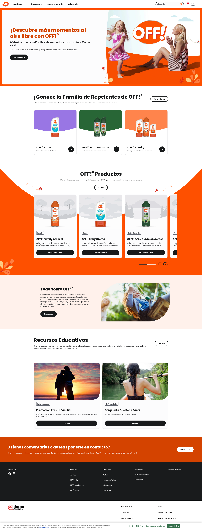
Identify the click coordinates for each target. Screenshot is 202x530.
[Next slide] (165, 264)
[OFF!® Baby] (71, 149)
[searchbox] (168, 4)
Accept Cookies (174, 526)
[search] (181, 4)
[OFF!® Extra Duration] (116, 149)
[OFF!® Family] (162, 149)
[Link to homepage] (9, 4)
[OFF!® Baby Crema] (100, 212)
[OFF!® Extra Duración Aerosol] (146, 212)
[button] (193, 4)
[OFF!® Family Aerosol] (55, 212)
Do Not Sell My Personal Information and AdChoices (147, 526)
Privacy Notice (44, 528)
